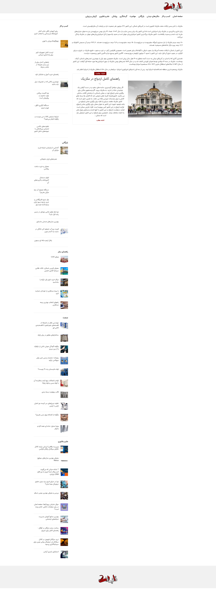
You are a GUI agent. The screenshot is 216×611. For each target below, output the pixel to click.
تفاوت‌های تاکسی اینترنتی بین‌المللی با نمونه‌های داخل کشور (41, 129)
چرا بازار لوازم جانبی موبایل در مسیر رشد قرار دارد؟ (46, 213)
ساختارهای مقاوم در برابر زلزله (48, 335)
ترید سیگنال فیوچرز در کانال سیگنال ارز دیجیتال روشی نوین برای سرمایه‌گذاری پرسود (46, 542)
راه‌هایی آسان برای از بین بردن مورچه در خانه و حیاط (42, 65)
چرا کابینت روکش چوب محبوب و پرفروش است (43, 95)
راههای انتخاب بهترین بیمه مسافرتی (49, 303)
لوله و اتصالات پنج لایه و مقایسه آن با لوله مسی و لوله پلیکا (46, 382)
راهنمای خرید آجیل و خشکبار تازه (47, 74)
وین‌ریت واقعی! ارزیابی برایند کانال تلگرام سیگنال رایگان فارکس (47, 448)
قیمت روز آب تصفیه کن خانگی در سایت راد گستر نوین (47, 230)
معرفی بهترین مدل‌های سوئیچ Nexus (48, 459)
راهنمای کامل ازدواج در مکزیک (100, 78)
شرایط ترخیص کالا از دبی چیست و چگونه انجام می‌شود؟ (47, 118)
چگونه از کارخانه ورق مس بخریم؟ (47, 415)
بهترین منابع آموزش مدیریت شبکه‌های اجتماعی (49, 518)
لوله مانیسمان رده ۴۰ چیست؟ (48, 369)
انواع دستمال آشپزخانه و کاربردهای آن (41, 180)
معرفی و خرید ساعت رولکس (41, 167)
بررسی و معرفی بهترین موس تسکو (46, 493)
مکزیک (103, 73)
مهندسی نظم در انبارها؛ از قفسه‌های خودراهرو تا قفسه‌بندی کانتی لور (47, 325)
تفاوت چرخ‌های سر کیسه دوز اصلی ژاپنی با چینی (46, 404)
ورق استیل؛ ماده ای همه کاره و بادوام (48, 427)
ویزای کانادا (55, 257)
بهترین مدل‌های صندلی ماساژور (47, 221)
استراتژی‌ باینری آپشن (51, 551)
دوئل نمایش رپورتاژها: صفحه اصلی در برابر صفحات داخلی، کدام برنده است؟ (46, 507)
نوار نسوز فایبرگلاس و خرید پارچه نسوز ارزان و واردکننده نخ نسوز (41, 202)
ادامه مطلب (100, 120)
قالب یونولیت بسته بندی (50, 392)
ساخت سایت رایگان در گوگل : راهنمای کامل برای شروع (48, 529)
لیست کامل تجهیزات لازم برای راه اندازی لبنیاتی (44, 53)
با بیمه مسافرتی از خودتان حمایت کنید (47, 292)
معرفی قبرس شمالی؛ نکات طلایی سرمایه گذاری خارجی (47, 269)
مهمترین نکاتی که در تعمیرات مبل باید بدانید (47, 83)
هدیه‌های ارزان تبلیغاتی (48, 159)
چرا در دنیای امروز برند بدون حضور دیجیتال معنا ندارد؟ (47, 483)
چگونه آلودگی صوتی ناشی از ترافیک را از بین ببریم (46, 347)
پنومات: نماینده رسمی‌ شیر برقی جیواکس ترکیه (47, 359)
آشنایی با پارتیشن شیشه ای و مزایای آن (48, 149)
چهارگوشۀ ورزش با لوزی (50, 41)
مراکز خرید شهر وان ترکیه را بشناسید (49, 281)
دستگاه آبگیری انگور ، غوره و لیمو (41, 106)
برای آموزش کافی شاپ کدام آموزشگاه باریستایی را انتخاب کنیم (46, 32)
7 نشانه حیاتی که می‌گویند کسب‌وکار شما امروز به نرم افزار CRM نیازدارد (48, 472)
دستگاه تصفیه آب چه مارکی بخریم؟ (41, 191)
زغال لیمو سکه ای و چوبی (43, 240)
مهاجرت (98, 73)
